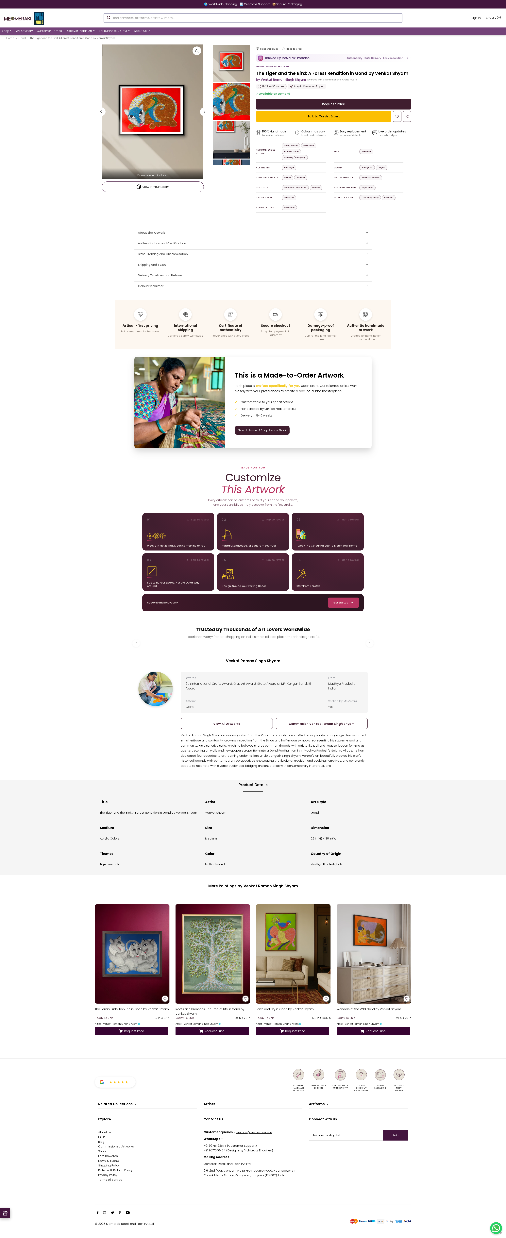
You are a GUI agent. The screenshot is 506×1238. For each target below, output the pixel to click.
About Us (140, 31)
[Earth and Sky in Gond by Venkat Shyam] (293, 954)
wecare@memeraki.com (254, 1132)
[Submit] (108, 17)
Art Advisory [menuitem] (24, 31)
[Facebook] (97, 1213)
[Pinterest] (120, 1213)
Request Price (333, 104)
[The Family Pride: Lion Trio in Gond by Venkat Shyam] (132, 954)
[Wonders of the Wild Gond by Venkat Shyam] (374, 954)
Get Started (340, 602)
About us (104, 1132)
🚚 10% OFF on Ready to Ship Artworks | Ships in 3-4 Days (253, 4)
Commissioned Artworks (116, 1146)
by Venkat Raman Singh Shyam (281, 79)
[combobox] (253, 18)
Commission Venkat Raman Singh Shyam (322, 724)
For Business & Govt (113, 31)
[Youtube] (128, 1213)
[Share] (407, 116)
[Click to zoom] (197, 50)
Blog (101, 1142)
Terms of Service (110, 1180)
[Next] (204, 111)
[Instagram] (104, 1213)
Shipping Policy (109, 1165)
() (495, 17)
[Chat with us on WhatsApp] (496, 1228)
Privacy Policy (107, 1175)
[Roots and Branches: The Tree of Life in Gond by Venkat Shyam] (213, 954)
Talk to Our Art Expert (324, 116)
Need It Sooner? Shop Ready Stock (262, 430)
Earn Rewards (108, 1156)
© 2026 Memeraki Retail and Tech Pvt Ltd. (124, 1224)
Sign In (476, 18)
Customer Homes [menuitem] (49, 31)
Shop (5, 31)
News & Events (109, 1161)
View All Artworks (226, 724)
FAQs (102, 1137)
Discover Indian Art (79, 31)
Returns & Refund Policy (115, 1170)
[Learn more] (283, 48)
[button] (333, 58)
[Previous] (101, 111)
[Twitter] (112, 1213)
